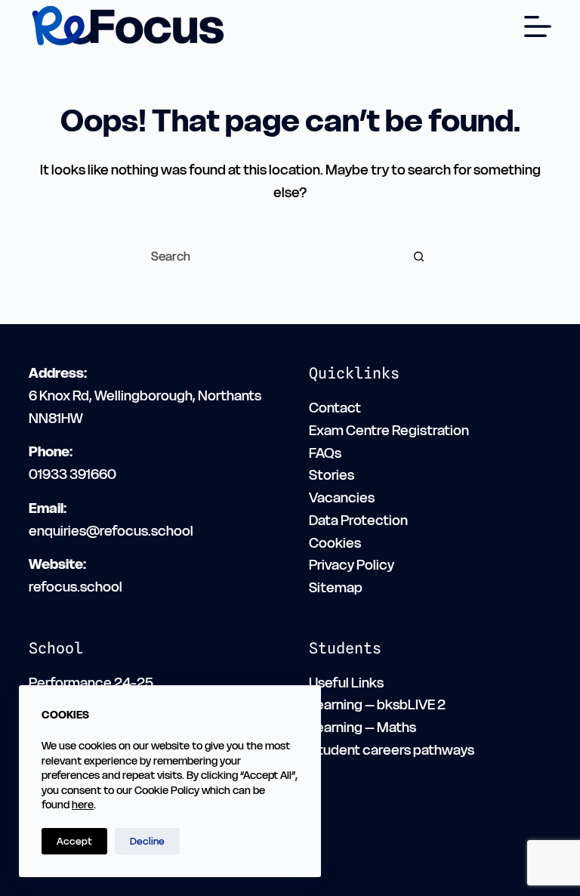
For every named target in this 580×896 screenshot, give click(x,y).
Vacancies (342, 497)
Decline (147, 841)
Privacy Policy (351, 564)
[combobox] (268, 256)
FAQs (325, 453)
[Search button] (418, 256)
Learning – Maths (362, 727)
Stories (331, 475)
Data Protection (358, 520)
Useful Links (346, 682)
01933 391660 (72, 474)
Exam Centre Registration (389, 430)
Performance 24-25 (91, 682)
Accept (74, 841)
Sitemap (335, 587)
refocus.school (75, 586)
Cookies (335, 543)
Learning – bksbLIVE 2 (377, 704)
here (83, 804)
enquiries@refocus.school (111, 530)
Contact (335, 407)
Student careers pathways (391, 750)
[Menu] (537, 26)
